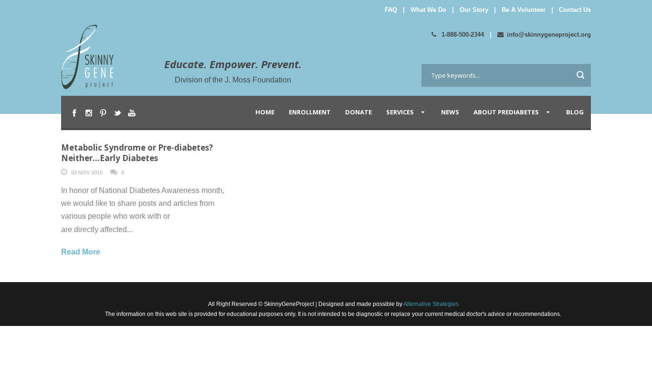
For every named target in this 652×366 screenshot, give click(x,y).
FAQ (391, 9)
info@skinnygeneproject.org (549, 34)
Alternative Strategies (430, 304)
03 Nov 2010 (87, 172)
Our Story (474, 9)
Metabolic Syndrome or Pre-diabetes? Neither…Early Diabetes (137, 152)
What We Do (428, 9)
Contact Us (575, 9)
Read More (80, 252)
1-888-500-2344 (462, 34)
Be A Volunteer (524, 9)
